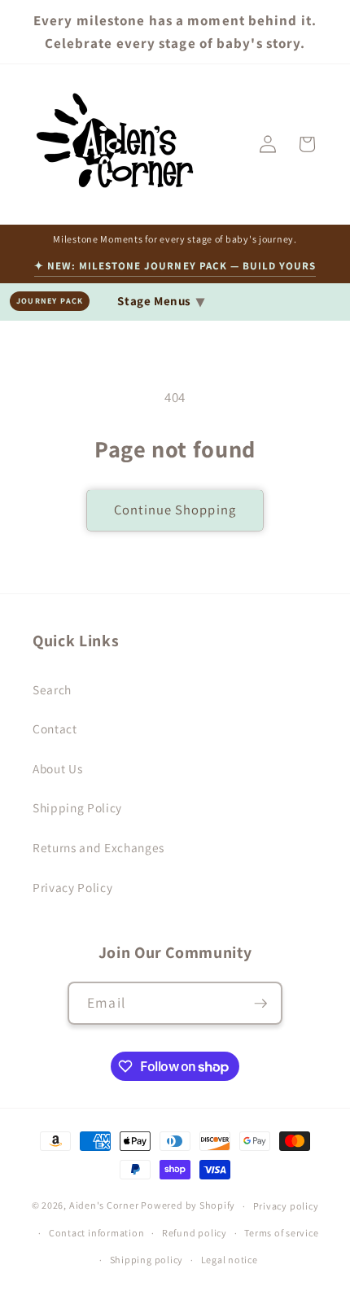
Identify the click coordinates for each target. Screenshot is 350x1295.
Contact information (97, 1233)
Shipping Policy (77, 807)
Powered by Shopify (188, 1206)
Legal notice (229, 1259)
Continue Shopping (175, 509)
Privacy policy (286, 1206)
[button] (306, 144)
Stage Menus (160, 301)
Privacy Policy (72, 887)
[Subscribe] (260, 1004)
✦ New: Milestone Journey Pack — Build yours (175, 266)
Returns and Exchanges (98, 847)
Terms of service (281, 1233)
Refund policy (194, 1233)
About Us (57, 768)
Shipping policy (147, 1259)
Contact (55, 728)
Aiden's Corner (104, 1206)
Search (52, 689)
